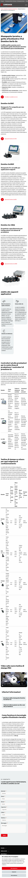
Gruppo (2, 1)
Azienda (3, 791)
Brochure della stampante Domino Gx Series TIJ (14, 698)
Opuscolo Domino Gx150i (11, 138)
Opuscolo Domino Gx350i (11, 199)
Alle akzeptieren (14, 868)
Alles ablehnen (14, 875)
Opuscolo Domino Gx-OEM (11, 263)
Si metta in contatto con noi (11, 97)
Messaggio (4, 823)
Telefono (3, 818)
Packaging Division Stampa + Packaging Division (15, 1)
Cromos (2, 8)
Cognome (3, 807)
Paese (2, 796)
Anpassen (14, 871)
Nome (2, 801)
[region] (14, 866)
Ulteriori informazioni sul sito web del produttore (14, 705)
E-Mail (2, 812)
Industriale (6, 8)
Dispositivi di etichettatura (12, 8)
